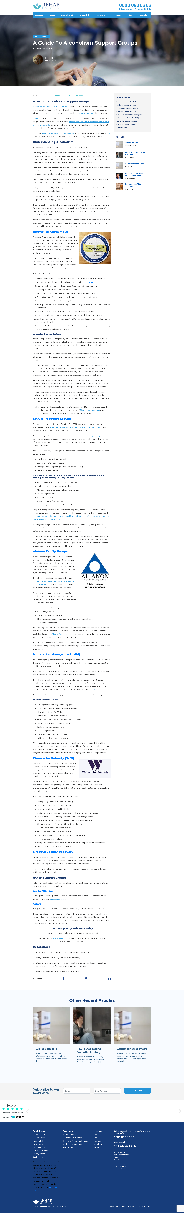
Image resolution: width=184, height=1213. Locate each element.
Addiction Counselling (72, 1138)
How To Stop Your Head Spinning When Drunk (134, 174)
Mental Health (69, 1147)
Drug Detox (38, 1144)
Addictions (100, 15)
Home (35, 95)
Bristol (96, 1138)
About (130, 15)
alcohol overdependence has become (58, 133)
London (97, 1135)
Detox (52, 15)
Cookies (111, 1206)
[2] (80, 226)
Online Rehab (39, 1147)
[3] (42, 348)
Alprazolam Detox (132, 143)
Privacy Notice (39, 1154)
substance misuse (57, 899)
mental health (88, 282)
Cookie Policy (38, 1157)
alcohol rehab (41, 36)
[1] (109, 133)
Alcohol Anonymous (61, 634)
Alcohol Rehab (67, 15)
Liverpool (97, 1141)
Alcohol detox (39, 1135)
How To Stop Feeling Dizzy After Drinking (135, 153)
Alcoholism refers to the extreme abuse (50, 107)
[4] (94, 690)
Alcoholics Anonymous (90, 410)
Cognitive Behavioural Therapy (76, 1141)
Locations (39, 15)
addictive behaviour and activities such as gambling (77, 436)
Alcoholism (38, 119)
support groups (86, 113)
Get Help (143, 15)
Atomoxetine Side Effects (135, 164)
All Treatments (69, 1135)
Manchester (99, 1144)
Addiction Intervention (73, 1144)
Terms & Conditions (135, 1206)
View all (97, 1147)
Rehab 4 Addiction (41, 1151)
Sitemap (147, 1206)
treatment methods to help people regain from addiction (75, 427)
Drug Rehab (84, 15)
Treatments (116, 15)
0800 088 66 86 (135, 5)
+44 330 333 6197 (142, 8)
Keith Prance (50, 60)
